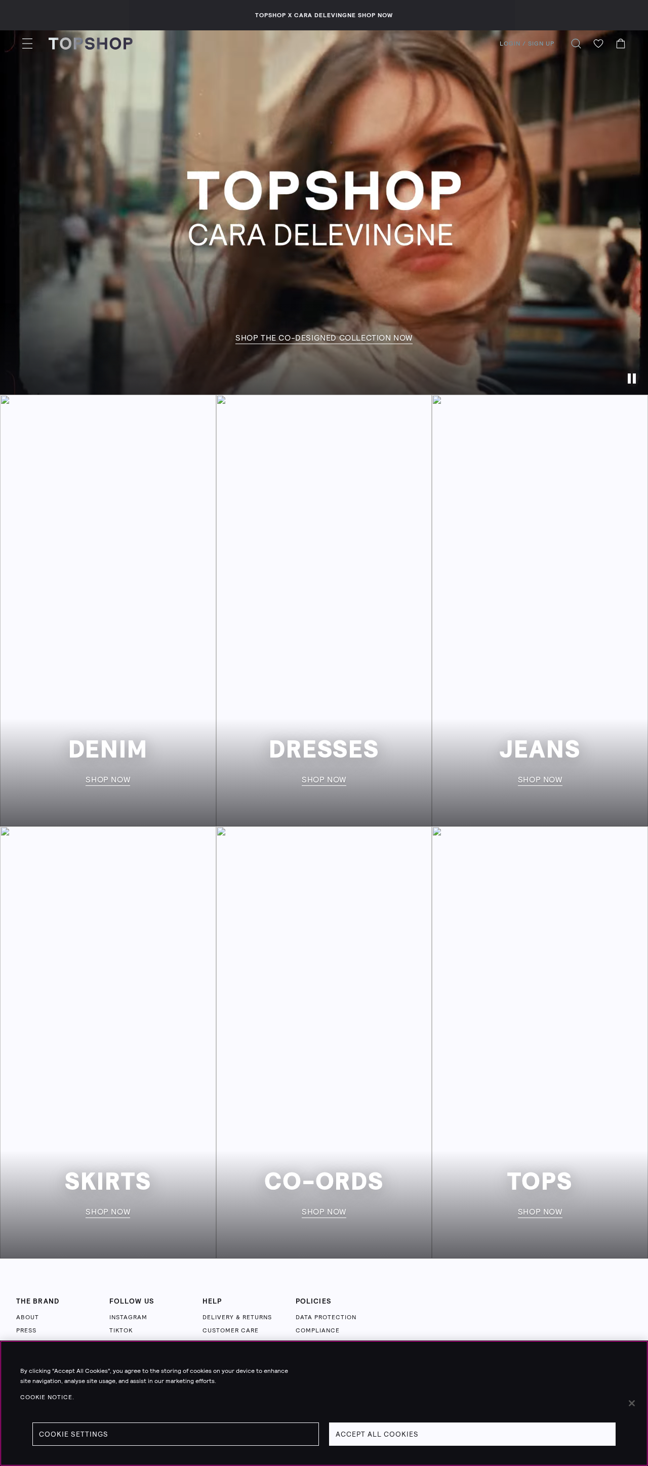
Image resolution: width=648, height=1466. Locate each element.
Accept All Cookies (377, 1434)
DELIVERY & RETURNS (237, 1317)
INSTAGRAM (128, 1317)
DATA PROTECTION (326, 1317)
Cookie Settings (73, 1434)
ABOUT (27, 1317)
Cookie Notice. (47, 1397)
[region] (324, 1403)
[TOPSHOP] (91, 43)
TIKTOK (121, 1330)
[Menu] (27, 43)
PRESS (26, 1330)
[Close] (632, 1403)
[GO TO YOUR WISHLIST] (598, 43)
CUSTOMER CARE (230, 1330)
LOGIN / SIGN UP (527, 43)
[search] (576, 43)
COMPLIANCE (318, 1330)
